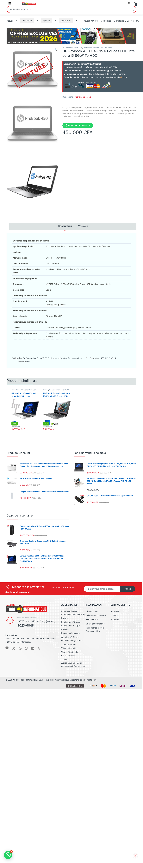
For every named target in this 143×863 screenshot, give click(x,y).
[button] (55, 49)
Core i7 (35, 390)
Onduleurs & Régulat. (70, 637)
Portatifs (46, 20)
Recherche (132, 9)
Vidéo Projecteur (68, 644)
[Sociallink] (7, 647)
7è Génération (67, 48)
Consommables (68, 655)
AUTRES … (66, 659)
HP (106, 358)
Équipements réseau (70, 633)
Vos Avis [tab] (83, 226)
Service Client (92, 619)
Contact (114, 615)
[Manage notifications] (135, 855)
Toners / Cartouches (70, 652)
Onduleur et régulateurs (72, 640)
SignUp (127, 589)
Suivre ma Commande (96, 615)
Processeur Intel (106, 48)
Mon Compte (92, 611)
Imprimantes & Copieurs (72, 625)
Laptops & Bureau (69, 611)
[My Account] (129, 3)
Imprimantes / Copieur (71, 622)
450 (102, 358)
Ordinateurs (27, 20)
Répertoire (115, 619)
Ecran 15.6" (66, 20)
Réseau (64, 629)
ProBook (112, 358)
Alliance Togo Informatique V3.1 (28, 680)
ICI (124, 77)
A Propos (115, 611)
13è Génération (26, 390)
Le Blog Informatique (95, 624)
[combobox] (67, 9)
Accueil (10, 20)
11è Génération (54, 390)
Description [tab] (65, 226)
